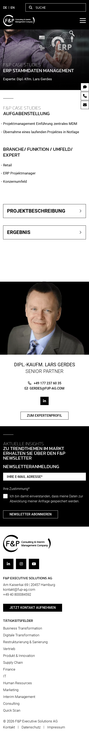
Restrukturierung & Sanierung (25, 642)
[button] (44, 211)
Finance (9, 669)
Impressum (56, 727)
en (13, 7)
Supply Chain (13, 662)
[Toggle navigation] (82, 20)
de (5, 7)
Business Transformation (22, 628)
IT (4, 676)
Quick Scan (11, 710)
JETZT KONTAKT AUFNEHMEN (33, 608)
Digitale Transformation (21, 635)
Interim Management (19, 697)
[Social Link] (44, 401)
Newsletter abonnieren (31, 514)
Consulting (11, 703)
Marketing (10, 690)
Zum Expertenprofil (44, 416)
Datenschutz (31, 727)
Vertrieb (9, 649)
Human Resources (17, 683)
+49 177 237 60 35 (47, 383)
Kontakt (9, 727)
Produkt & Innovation (19, 656)
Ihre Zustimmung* (16, 489)
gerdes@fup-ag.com (47, 388)
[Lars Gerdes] (44, 315)
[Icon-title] (8, 564)
